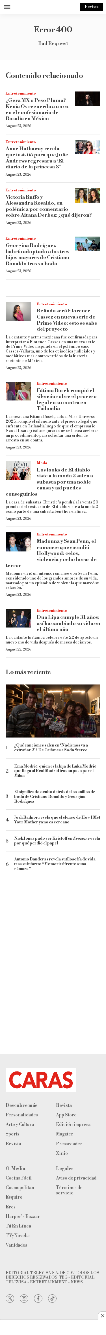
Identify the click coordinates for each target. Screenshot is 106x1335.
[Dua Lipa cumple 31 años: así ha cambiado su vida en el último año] (18, 618)
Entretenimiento (21, 93)
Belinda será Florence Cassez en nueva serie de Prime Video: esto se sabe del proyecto (67, 320)
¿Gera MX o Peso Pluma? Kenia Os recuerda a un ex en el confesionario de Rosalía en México (37, 109)
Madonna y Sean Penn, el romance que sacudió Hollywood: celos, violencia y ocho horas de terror (51, 553)
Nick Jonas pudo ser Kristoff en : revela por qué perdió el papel (57, 841)
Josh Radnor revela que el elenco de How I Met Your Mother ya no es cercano (57, 820)
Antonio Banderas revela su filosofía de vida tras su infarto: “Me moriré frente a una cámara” (55, 864)
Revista (92, 7)
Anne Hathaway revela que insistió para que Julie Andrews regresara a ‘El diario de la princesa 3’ (37, 157)
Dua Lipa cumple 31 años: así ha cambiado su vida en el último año (68, 623)
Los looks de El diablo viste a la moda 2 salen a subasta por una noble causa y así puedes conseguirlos (49, 482)
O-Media (15, 1168)
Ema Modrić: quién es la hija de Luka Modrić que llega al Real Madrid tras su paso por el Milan (55, 771)
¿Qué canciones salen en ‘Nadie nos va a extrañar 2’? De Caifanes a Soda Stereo (51, 748)
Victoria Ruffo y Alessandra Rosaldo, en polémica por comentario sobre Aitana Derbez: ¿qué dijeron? (49, 206)
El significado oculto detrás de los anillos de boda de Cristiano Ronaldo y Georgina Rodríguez (54, 797)
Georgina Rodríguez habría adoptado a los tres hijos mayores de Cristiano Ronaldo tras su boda (37, 254)
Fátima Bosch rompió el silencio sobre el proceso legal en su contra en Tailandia (67, 399)
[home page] (53, 1080)
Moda (42, 463)
